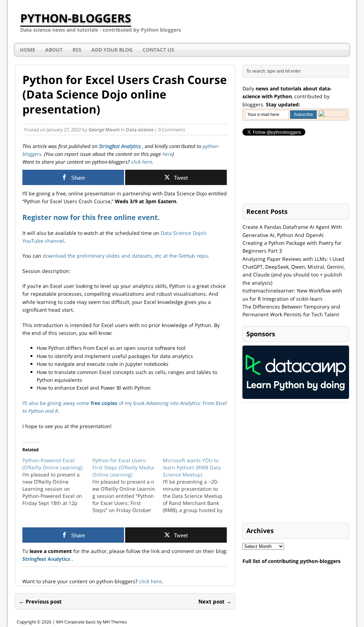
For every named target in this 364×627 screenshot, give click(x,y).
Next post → (214, 601)
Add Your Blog (112, 49)
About (54, 49)
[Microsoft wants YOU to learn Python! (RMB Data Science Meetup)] (198, 485)
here (167, 154)
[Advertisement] (295, 463)
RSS (77, 49)
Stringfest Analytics (120, 146)
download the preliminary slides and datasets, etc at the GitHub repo (125, 255)
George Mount (104, 129)
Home (27, 49)
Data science (140, 129)
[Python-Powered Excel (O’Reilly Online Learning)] (57, 482)
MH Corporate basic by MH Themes (91, 622)
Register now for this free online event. (91, 217)
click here (141, 161)
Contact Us (158, 49)
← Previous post (40, 601)
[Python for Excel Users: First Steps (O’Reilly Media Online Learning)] (127, 485)
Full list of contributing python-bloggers (291, 561)
